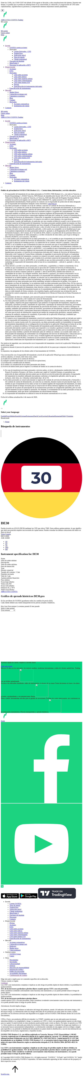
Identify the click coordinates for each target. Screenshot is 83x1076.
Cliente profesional (20, 59)
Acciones (13, 69)
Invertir (7, 46)
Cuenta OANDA (15, 903)
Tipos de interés (19, 57)
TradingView (18, 53)
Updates (12, 100)
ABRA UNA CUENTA (9, 591)
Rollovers (13, 946)
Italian (13, 416)
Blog (11, 98)
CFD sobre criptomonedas (23, 81)
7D (6, 545)
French (8, 416)
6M (6, 549)
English (3, 416)
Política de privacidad (17, 971)
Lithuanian (51, 416)
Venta (3, 534)
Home (7, 422)
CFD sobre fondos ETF (22, 82)
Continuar (4, 983)
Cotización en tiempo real (18, 94)
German (23, 416)
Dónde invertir (10, 67)
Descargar (13, 917)
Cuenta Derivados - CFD (22, 51)
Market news (14, 948)
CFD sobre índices (20, 77)
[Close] (2, 10)
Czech (40, 416)
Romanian (58, 416)
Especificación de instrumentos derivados (28, 86)
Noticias (12, 966)
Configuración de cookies (18, 975)
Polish (64, 416)
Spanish (17, 416)
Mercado (8, 90)
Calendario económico (17, 96)
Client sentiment (15, 950)
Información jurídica (16, 969)
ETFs (11, 71)
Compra (8, 534)
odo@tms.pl (52, 204)
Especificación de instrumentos (20, 88)
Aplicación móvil (20, 55)
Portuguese (30, 416)
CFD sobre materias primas (23, 79)
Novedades (13, 962)
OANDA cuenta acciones (18, 48)
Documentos (14, 960)
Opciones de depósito (17, 61)
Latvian (44, 416)
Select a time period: (8, 608)
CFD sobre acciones (21, 75)
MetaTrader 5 (14, 63)
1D (6, 544)
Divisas (16, 84)
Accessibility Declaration (18, 973)
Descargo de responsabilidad (19, 968)
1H (6, 542)
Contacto (8, 108)
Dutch (36, 416)
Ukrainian (69, 416)
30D (6, 547)
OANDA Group (15, 954)
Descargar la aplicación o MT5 (20, 65)
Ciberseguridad (15, 964)
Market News (14, 92)
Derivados (13, 73)
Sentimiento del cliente (21, 106)
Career (12, 956)
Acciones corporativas (21, 104)
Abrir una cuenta (6, 666)
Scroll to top (5, 1074)
